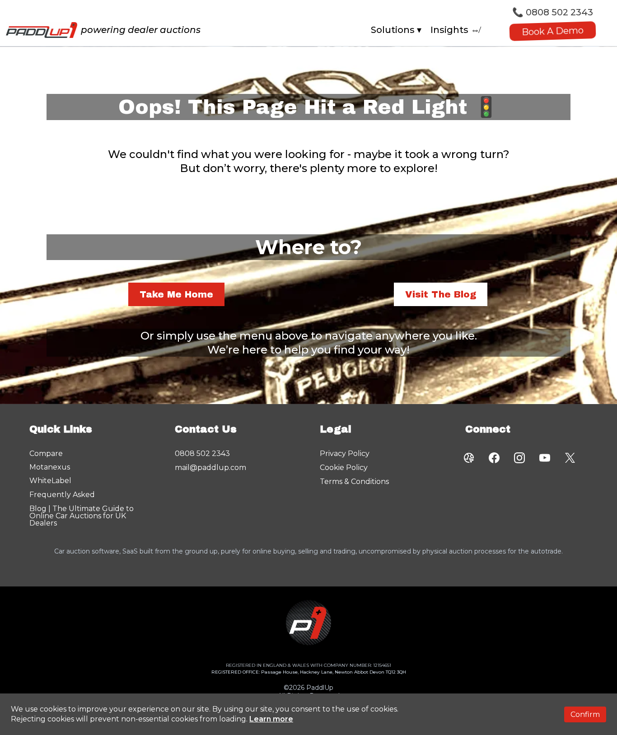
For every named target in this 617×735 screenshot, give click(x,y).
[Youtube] (544, 457)
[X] (570, 457)
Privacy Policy (344, 453)
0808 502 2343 (559, 12)
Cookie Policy (344, 467)
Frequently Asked (62, 494)
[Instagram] (519, 457)
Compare (46, 453)
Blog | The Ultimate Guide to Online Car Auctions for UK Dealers (81, 515)
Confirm (585, 714)
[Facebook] (494, 457)
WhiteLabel (50, 480)
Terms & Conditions (354, 481)
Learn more (271, 719)
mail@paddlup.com (210, 467)
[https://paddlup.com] (41, 30)
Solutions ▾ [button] (396, 29)
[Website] (468, 457)
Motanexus (49, 467)
